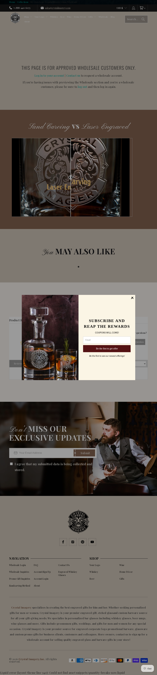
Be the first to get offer (107, 348)
